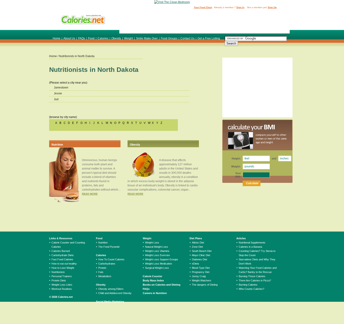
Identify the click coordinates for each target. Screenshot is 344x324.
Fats (100, 272)
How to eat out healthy (64, 263)
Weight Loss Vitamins (157, 251)
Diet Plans (196, 238)
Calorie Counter (152, 276)
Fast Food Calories (62, 259)
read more (90, 193)
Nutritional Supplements (252, 242)
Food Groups (169, 38)
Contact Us (187, 38)
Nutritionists (58, 272)
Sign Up (272, 7)
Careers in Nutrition (155, 293)
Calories (103, 38)
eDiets (195, 263)
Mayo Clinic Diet (201, 255)
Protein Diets (58, 280)
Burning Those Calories (252, 276)
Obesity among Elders (111, 288)
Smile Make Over (147, 38)
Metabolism (104, 276)
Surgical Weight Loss (157, 267)
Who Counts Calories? (251, 288)
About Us (69, 38)
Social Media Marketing (110, 301)
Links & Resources (60, 238)
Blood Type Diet (201, 267)
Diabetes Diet (199, 259)
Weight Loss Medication (158, 263)
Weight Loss (152, 242)
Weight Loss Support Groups (161, 259)
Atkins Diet (198, 242)
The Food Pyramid (108, 246)
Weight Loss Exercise (157, 255)
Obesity (116, 38)
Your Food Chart (203, 7)
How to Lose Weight (62, 267)
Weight (128, 38)
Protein (102, 267)
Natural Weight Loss (156, 246)
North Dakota (86, 56)
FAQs (81, 38)
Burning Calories (248, 284)
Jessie (58, 93)
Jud (56, 99)
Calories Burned (60, 251)
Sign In (240, 7)
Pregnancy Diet (200, 272)
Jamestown (61, 87)
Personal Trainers (61, 276)
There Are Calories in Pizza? (255, 280)
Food (91, 38)
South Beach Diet (202, 251)
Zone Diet (197, 246)
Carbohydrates (106, 263)
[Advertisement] (204, 21)
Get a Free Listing (209, 38)
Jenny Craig (199, 276)
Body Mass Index (153, 280)
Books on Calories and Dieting (161, 284)
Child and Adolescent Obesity (115, 293)
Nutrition (57, 144)
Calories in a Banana (250, 246)
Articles (241, 238)
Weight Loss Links (61, 284)
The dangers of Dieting (205, 284)
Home (56, 38)
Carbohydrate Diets (62, 255)
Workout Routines (61, 288)
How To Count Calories (111, 259)
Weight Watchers (201, 280)
